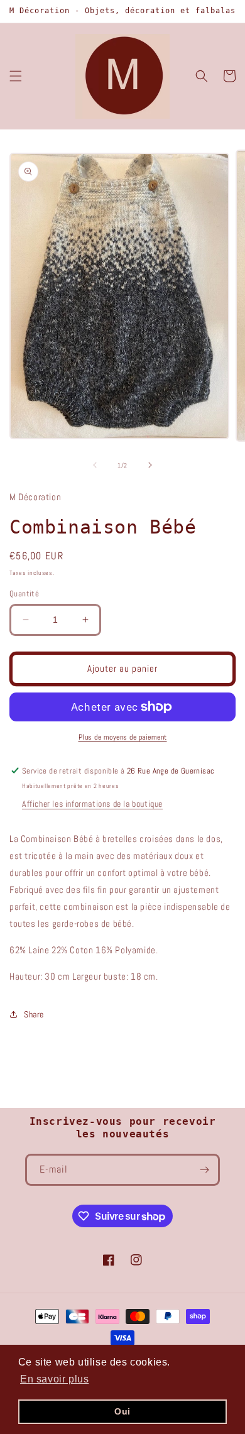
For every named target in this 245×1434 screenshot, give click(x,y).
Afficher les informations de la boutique (92, 803)
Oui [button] (122, 1411)
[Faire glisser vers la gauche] (95, 465)
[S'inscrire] (204, 1170)
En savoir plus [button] (54, 1379)
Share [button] (34, 1014)
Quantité (24, 593)
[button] (16, 76)
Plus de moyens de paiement (123, 737)
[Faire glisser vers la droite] (150, 465)
